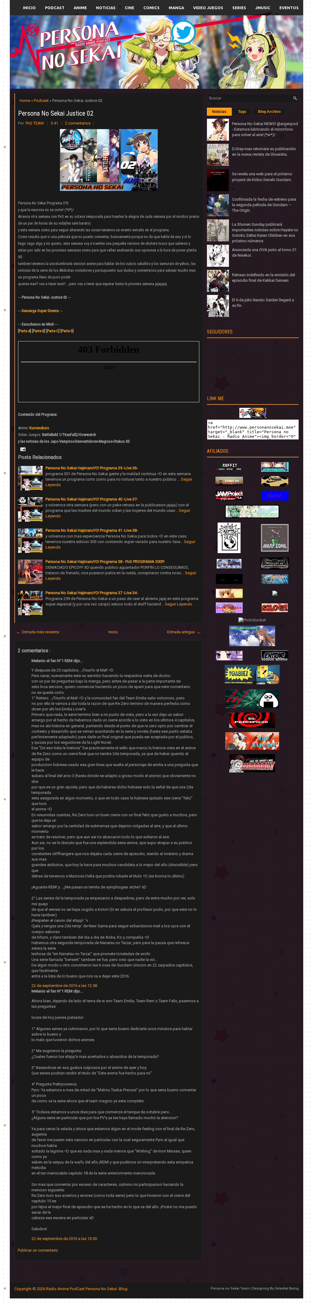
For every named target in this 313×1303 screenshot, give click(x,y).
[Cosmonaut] (252, 771)
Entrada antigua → (184, 632)
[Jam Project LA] (229, 499)
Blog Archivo (269, 112)
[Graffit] (229, 470)
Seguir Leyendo (178, 604)
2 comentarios (77, 123)
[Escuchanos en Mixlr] (225, 56)
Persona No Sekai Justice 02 (56, 113)
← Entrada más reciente (37, 632)
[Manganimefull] (229, 582)
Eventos (289, 8)
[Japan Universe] (274, 582)
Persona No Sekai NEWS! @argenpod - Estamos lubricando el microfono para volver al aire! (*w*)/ (265, 129)
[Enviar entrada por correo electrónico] (22, 449)
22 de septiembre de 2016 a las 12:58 (64, 985)
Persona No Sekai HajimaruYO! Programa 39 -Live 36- (92, 468)
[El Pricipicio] (252, 726)
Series (239, 8)
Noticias (106, 8)
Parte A (24, 331)
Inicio (29, 8)
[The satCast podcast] (252, 748)
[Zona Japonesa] (229, 484)
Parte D (67, 331)
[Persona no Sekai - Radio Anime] (252, 416)
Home (25, 100)
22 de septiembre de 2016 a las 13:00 (64, 1238)
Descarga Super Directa (40, 310)
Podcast (54, 8)
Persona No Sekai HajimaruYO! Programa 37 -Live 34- (92, 592)
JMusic (262, 8)
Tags (242, 112)
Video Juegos (208, 8)
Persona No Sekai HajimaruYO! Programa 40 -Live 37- (92, 499)
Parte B (38, 331)
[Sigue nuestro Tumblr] (179, 66)
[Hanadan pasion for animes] (275, 470)
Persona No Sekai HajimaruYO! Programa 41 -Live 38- (92, 530)
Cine (129, 8)
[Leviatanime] (252, 517)
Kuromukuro (39, 428)
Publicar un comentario (38, 1250)
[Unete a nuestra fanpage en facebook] (138, 45)
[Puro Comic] (229, 551)
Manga (176, 8)
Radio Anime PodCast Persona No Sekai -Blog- (87, 1288)
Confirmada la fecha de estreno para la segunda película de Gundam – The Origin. (264, 205)
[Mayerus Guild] (274, 499)
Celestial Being (286, 1288)
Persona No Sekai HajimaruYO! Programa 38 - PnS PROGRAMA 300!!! (105, 561)
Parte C (53, 331)
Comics (151, 8)
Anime (80, 8)
